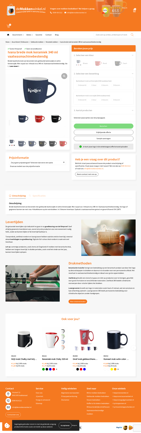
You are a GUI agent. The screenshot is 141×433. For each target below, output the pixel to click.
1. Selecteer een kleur (84, 55)
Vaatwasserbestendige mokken (95, 412)
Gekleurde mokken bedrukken (98, 396)
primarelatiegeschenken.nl (124, 407)
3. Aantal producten (83, 110)
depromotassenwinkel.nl (123, 396)
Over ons (39, 393)
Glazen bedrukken (93, 400)
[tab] (17, 196)
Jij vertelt (39, 396)
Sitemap (39, 403)
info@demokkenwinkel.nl (76, 12)
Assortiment (17, 35)
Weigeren (74, 425)
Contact (48, 35)
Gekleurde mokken (37, 42)
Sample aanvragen (104, 138)
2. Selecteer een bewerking (86, 73)
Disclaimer (65, 400)
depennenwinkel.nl (121, 393)
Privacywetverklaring (69, 396)
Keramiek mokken (52, 42)
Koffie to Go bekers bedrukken (98, 403)
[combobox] (114, 34)
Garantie (39, 35)
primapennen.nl (120, 403)
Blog (57, 35)
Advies (28, 35)
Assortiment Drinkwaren (20, 42)
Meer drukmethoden (77, 301)
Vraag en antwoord (43, 400)
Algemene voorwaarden (70, 393)
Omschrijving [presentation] (19, 195)
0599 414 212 (57, 12)
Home (8, 42)
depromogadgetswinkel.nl (124, 400)
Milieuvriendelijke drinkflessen (98, 407)
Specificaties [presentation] (39, 195)
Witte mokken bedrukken (96, 393)
